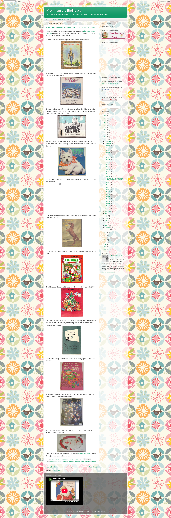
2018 (105, 132)
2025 (105, 116)
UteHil (91, 511)
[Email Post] (80, 459)
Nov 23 (108, 159)
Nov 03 (108, 203)
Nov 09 (108, 192)
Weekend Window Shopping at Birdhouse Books (82, 461)
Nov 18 (108, 169)
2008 (105, 247)
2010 (105, 242)
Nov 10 (108, 189)
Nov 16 (108, 173)
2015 (105, 139)
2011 (105, 240)
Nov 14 (108, 176)
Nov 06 (108, 196)
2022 (105, 123)
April (106, 223)
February (107, 227)
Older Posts (93, 467)
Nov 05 (108, 199)
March (107, 225)
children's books (54, 461)
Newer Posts (51, 467)
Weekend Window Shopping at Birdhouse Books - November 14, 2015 (71, 27)
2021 (105, 125)
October (107, 209)
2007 (105, 249)
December (108, 141)
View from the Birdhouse (64, 10)
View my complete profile (109, 272)
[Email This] (84, 459)
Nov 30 (108, 145)
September (108, 211)
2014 (105, 233)
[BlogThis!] (85, 459)
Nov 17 (108, 171)
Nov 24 (108, 157)
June (106, 218)
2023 (105, 120)
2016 (105, 137)
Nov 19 (108, 166)
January (107, 230)
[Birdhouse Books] (102, 91)
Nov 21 (108, 162)
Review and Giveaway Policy (60, 19)
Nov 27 (108, 150)
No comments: (73, 459)
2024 (105, 118)
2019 (105, 130)
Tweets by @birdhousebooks (110, 83)
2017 (105, 134)
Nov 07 (108, 194)
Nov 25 (108, 155)
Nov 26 (108, 152)
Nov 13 (108, 182)
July (106, 216)
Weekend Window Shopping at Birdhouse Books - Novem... (114, 178)
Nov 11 (108, 187)
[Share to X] (87, 459)
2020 (105, 127)
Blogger (103, 511)
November (108, 143)
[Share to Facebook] (89, 459)
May (106, 220)
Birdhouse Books (84, 454)
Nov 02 (108, 206)
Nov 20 (108, 164)
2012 (105, 237)
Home (47, 19)
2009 (105, 244)
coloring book (64, 461)
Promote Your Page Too (107, 93)
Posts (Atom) (57, 470)
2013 (105, 235)
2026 (105, 113)
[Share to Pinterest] (90, 459)
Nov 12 (108, 185)
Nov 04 (108, 201)
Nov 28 (108, 148)
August (107, 213)
